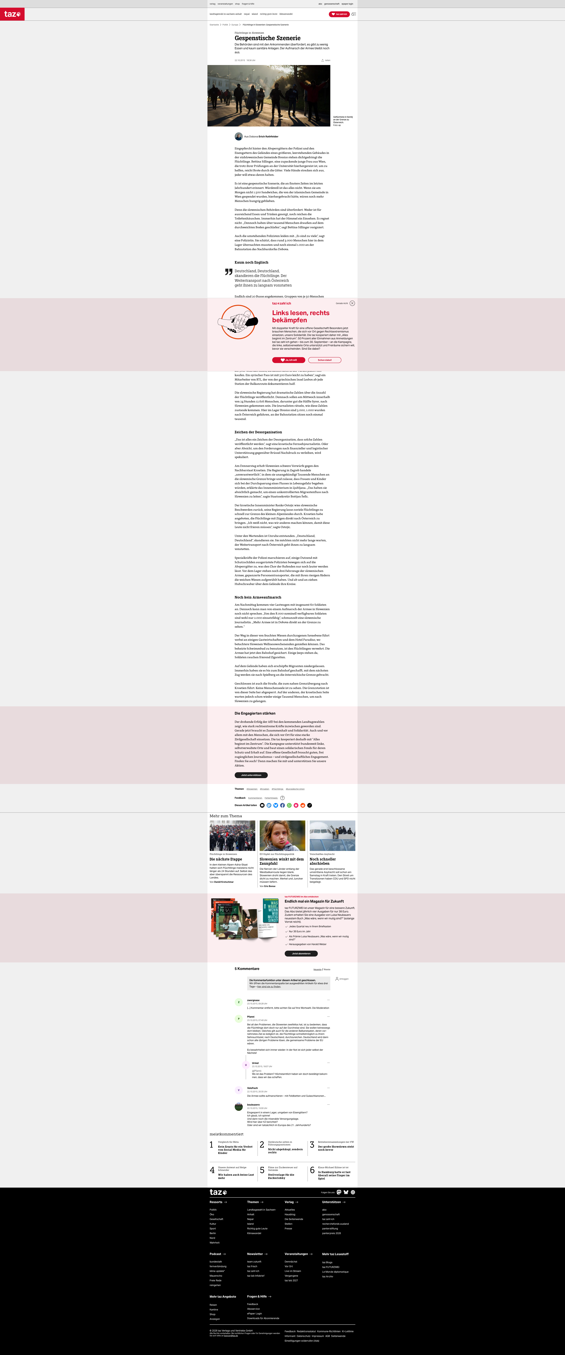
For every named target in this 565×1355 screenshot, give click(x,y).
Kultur (213, 1223)
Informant (290, 1336)
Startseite (214, 25)
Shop (212, 1314)
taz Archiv (327, 1276)
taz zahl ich (328, 1219)
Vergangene (291, 1275)
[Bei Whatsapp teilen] (289, 805)
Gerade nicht (342, 303)
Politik (225, 25)
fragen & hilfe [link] (248, 4)
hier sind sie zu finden (268, 986)
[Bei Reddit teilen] (302, 805)
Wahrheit (215, 1242)
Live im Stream (293, 1271)
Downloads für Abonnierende (263, 1318)
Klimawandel (254, 1233)
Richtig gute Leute (257, 1228)
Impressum (318, 1336)
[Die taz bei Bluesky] (346, 1193)
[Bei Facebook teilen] (282, 805)
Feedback (252, 1304)
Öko (212, 1214)
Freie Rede (215, 1280)
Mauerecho (216, 1275)
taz (218, 1192)
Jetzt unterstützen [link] (251, 775)
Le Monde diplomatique (335, 1271)
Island (250, 1223)
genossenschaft (331, 1214)
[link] (226, 14)
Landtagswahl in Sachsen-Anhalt (261, 1212)
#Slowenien (252, 789)
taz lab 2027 (291, 1280)
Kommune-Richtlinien (329, 1331)
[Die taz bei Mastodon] (339, 1193)
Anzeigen (215, 1319)
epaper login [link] (347, 4)
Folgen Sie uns (328, 1192)
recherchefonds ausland (335, 1223)
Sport (213, 1228)
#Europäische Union (295, 789)
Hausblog (290, 1214)
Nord (212, 1238)
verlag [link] (212, 4)
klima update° (217, 1271)
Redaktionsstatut (306, 1331)
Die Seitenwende (294, 1219)
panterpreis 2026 (331, 1233)
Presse (288, 1228)
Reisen (213, 1304)
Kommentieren (255, 798)
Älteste (327, 969)
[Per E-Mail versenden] (262, 805)
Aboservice (253, 1308)
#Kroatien (265, 789)
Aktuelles (290, 1209)
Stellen (288, 1223)
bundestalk (216, 1261)
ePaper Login (254, 1313)
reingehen (215, 1285)
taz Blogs (327, 1262)
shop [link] (237, 4)
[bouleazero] (239, 1107)
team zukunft (254, 1261)
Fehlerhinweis (271, 798)
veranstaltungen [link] (225, 4)
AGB (327, 1336)
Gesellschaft (216, 1219)
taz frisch (252, 1266)
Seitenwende (338, 1336)
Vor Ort (289, 1266)
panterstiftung (330, 1228)
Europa (235, 25)
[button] (353, 14)
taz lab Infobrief (255, 1275)
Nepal (250, 1219)
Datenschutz (304, 1336)
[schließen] (352, 303)
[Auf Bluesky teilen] (275, 805)
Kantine (214, 1309)
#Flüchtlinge (278, 789)
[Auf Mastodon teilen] (269, 805)
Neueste (317, 969)
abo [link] (320, 4)
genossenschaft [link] (331, 4)
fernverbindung (218, 1266)
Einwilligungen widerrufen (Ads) (302, 1340)
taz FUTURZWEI (330, 1267)
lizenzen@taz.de (231, 1335)
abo (324, 1209)
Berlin (213, 1233)
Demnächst (291, 1261)
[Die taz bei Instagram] (353, 1193)
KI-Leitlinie (348, 1331)
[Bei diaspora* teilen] (296, 805)
